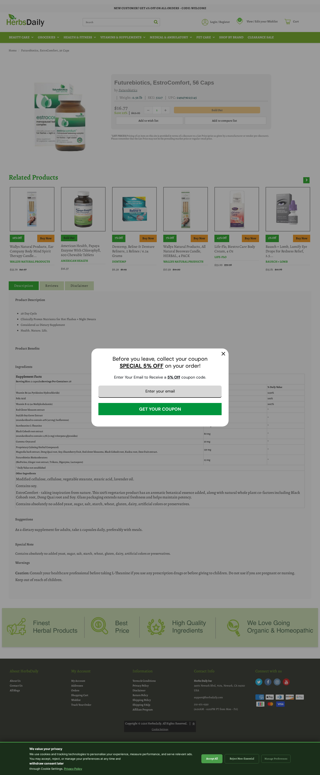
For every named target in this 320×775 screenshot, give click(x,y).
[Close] (223, 353)
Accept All (212, 758)
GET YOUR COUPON (160, 409)
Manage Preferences (275, 758)
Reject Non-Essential (242, 758)
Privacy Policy (73, 768)
